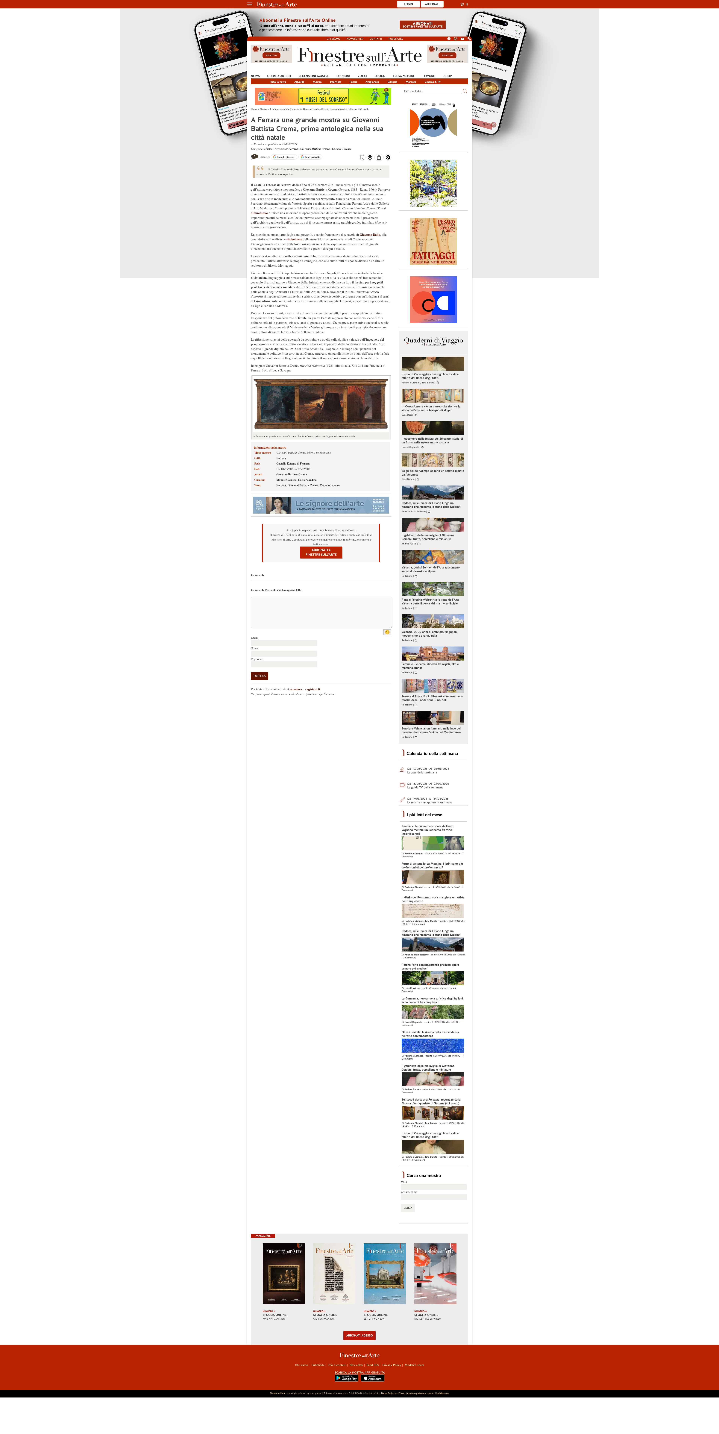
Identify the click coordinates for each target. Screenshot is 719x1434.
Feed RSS (373, 1365)
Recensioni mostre (313, 76)
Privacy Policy (391, 1365)
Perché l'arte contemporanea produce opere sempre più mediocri (430, 966)
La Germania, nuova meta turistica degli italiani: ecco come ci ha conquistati (433, 1000)
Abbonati (432, 4)
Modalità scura (414, 1365)
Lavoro (429, 76)
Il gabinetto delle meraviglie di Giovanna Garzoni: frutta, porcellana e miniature (428, 537)
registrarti (312, 689)
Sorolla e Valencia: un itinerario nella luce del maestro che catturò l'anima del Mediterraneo (431, 730)
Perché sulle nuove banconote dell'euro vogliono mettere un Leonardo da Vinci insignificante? (427, 830)
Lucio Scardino (307, 480)
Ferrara (293, 149)
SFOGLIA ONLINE (274, 1315)
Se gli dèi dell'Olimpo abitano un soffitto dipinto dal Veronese (433, 473)
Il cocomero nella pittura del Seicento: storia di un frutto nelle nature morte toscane (432, 440)
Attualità (299, 82)
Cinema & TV (433, 82)
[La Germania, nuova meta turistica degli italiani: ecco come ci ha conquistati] (433, 1012)
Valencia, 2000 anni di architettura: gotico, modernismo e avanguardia (429, 634)
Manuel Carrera (286, 480)
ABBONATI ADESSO (359, 1335)
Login (408, 4)
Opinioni (343, 76)
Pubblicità (396, 38)
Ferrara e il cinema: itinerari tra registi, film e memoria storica (430, 666)
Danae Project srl (389, 1393)
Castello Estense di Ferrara (293, 463)
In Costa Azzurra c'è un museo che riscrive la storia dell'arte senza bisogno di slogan (431, 408)
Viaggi (362, 76)
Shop (448, 76)
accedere (296, 689)
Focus (353, 82)
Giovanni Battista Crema (315, 149)
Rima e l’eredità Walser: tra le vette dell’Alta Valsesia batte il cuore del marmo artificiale (430, 601)
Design (380, 76)
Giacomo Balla (370, 234)
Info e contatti (337, 1365)
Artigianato (372, 82)
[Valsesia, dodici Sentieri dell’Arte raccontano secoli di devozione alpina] (433, 557)
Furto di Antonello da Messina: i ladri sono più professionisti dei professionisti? (432, 865)
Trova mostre (404, 76)
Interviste (335, 82)
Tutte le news (278, 82)
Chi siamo (333, 38)
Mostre (317, 82)
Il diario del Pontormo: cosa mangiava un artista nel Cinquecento (433, 899)
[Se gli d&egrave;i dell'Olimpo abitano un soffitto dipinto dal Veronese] (433, 460)
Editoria (392, 82)
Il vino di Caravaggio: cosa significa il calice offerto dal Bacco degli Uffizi (430, 376)
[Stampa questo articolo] (370, 158)
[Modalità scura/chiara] (388, 159)
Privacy (402, 1393)
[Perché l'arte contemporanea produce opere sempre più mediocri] (433, 978)
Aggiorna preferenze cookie (420, 1393)
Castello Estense (341, 149)
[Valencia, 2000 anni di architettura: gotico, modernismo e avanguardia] (433, 621)
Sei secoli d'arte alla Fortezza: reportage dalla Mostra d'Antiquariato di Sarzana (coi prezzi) (431, 1101)
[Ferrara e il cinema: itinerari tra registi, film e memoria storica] (433, 654)
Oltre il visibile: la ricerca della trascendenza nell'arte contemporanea (430, 1034)
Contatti (376, 38)
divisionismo (259, 213)
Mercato (411, 82)
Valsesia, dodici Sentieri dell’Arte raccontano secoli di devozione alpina (431, 569)
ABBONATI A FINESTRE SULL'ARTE (321, 552)
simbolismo (294, 239)
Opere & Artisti (279, 76)
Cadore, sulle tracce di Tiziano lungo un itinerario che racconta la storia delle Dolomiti (431, 505)
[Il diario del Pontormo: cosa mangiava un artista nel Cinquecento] (433, 911)
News (255, 76)
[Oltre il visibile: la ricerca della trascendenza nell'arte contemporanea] (433, 1046)
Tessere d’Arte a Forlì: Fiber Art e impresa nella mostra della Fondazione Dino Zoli (432, 698)
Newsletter (355, 38)
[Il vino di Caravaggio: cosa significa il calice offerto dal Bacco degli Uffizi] (433, 364)
